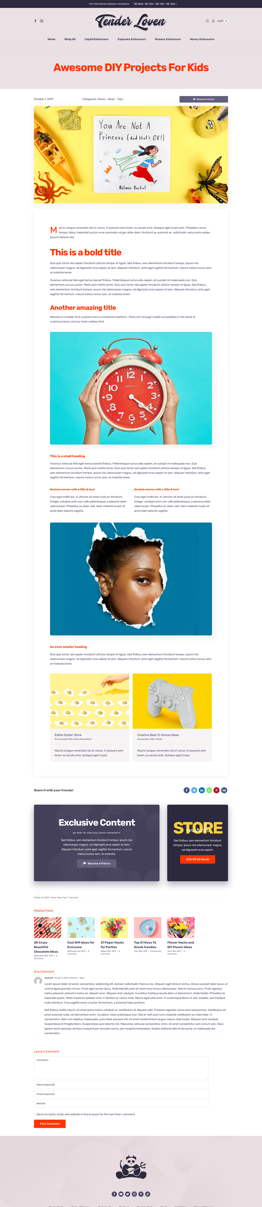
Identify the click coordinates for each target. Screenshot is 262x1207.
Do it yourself (61, 739)
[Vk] (224, 790)
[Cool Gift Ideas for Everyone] (81, 927)
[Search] (207, 21)
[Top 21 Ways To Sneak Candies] (147, 927)
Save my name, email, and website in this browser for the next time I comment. (86, 1114)
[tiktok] (147, 1194)
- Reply (81, 978)
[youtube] (121, 1194)
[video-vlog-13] (131, 333)
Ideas (111, 99)
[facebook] (35, 20)
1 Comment (73, 897)
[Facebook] (186, 790)
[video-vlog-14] (131, 524)
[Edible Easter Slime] (89, 701)
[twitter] (127, 1194)
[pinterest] (141, 1194)
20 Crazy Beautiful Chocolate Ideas (46, 947)
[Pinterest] (216, 790)
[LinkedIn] (202, 790)
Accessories (143, 739)
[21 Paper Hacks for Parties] (114, 927)
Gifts (70, 739)
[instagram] (41, 20)
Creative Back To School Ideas (158, 735)
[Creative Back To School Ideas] (172, 701)
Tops (120, 99)
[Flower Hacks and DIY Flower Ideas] (181, 927)
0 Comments (155, 951)
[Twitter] (194, 790)
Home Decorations (83, 739)
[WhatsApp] (209, 790)
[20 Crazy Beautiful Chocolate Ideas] (47, 927)
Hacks (101, 99)
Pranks (158, 739)
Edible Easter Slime (68, 735)
